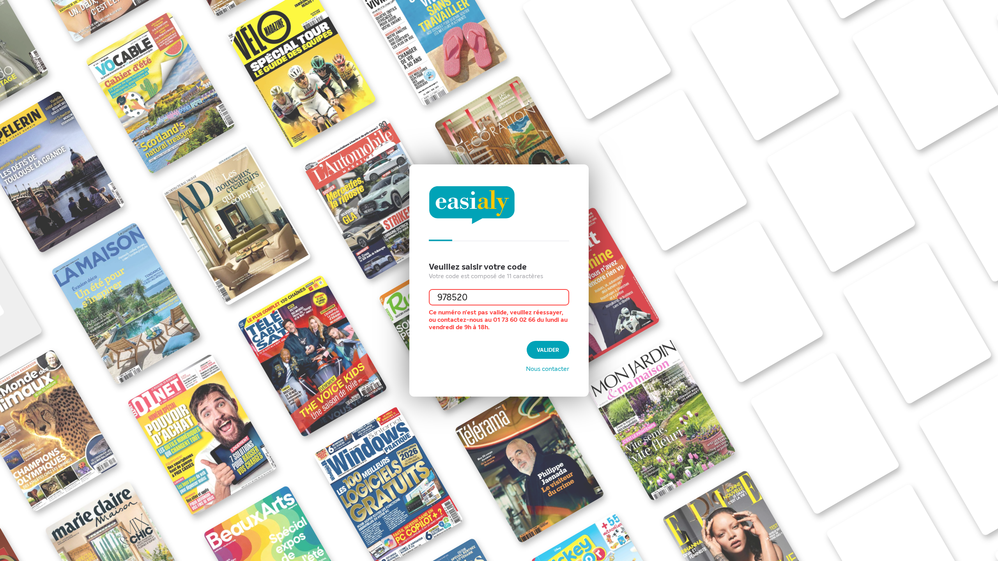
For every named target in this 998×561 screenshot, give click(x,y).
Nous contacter (547, 369)
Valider (548, 350)
